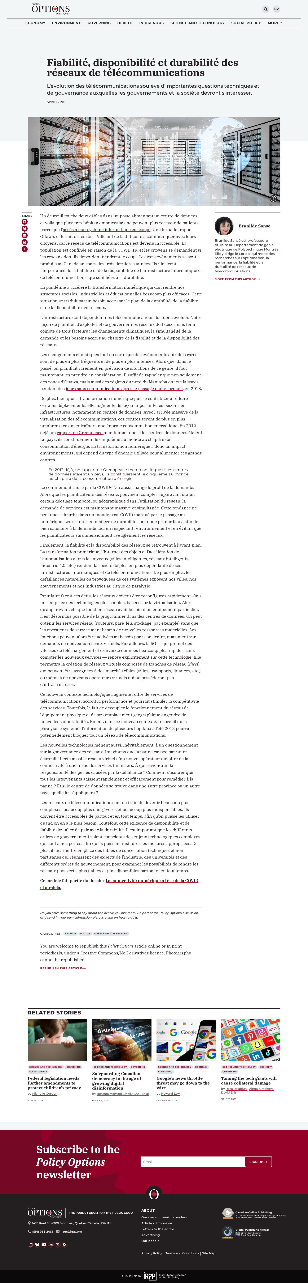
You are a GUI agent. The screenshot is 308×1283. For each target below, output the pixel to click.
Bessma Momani (109, 1094)
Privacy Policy (151, 1253)
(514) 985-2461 (42, 1231)
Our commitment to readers (164, 1217)
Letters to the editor (157, 1229)
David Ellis (229, 1092)
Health (125, 23)
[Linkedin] (25, 222)
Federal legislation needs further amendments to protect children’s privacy (54, 1083)
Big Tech (70, 933)
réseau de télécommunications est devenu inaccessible (125, 243)
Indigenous (151, 23)
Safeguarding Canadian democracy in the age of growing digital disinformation (116, 1081)
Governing (99, 23)
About (148, 1211)
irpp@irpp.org (71, 1231)
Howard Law (170, 1093)
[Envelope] (25, 235)
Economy (35, 23)
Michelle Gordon (44, 1093)
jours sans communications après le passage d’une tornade (124, 388)
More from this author (235, 279)
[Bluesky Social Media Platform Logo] (37, 1245)
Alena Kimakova (261, 1089)
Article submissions (157, 1223)
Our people (150, 1241)
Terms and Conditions (182, 1253)
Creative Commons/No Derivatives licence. (122, 953)
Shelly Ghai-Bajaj (136, 1094)
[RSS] (65, 1245)
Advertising (150, 1235)
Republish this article (61, 968)
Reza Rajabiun (236, 1089)
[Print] (25, 242)
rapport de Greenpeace (80, 432)
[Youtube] (44, 1245)
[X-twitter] (25, 249)
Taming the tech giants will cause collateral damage (249, 1080)
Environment (66, 23)
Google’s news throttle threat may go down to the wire (183, 1083)
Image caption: (276, 198)
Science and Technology (198, 23)
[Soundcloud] (51, 1245)
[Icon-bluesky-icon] (25, 229)
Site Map (208, 1253)
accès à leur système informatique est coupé (106, 229)
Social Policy (246, 23)
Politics (85, 933)
